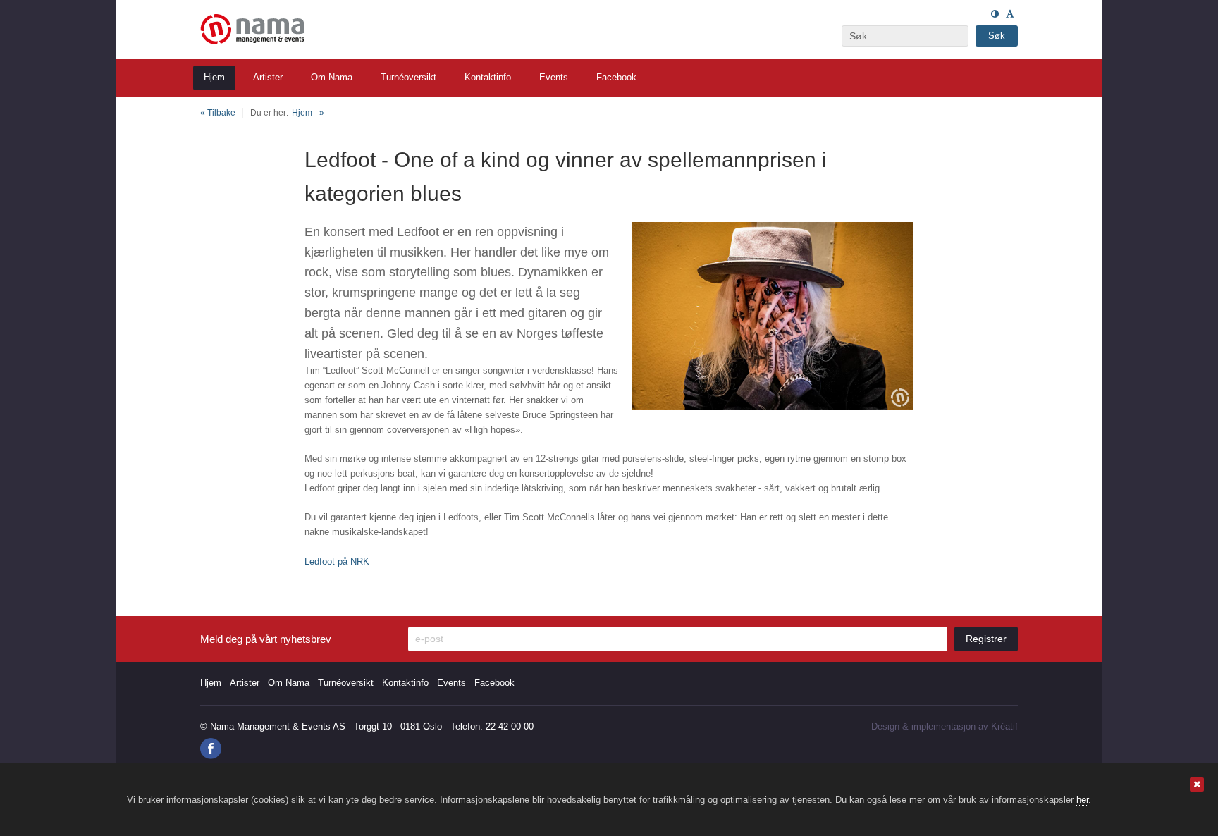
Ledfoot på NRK (336, 561)
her (1082, 799)
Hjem (302, 113)
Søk (996, 35)
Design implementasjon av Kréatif (944, 726)
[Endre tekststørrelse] (1010, 13)
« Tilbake (217, 113)
